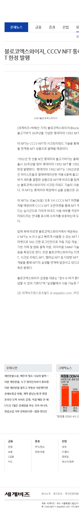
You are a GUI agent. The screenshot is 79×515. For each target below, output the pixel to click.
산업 (65, 27)
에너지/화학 (68, 461)
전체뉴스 (16, 27)
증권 (52, 27)
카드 (10, 461)
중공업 (65, 456)
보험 (10, 451)
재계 (64, 446)
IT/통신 (65, 451)
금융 (38, 27)
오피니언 (11, 368)
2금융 (11, 456)
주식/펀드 (40, 446)
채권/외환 (40, 451)
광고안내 (57, 493)
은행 (10, 446)
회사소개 (46, 493)
